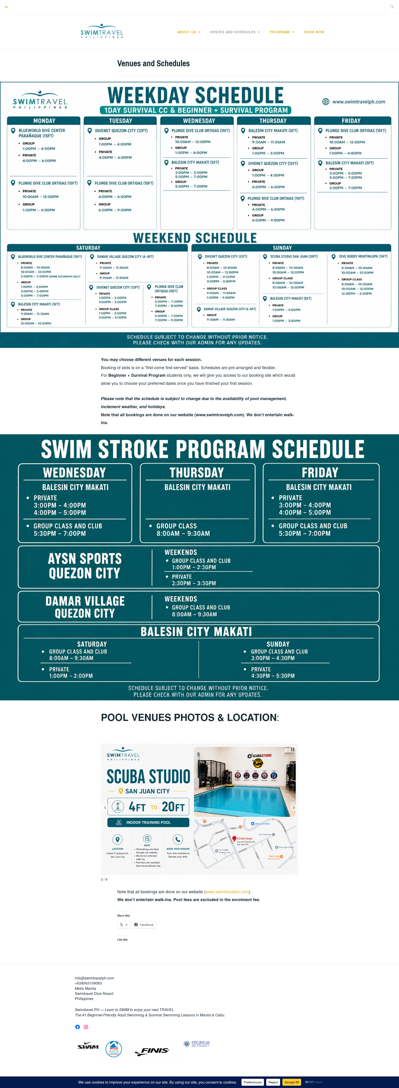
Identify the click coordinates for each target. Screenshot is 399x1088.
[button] (105, 807)
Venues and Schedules (233, 31)
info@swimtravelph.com (94, 978)
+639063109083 (88, 983)
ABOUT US (186, 31)
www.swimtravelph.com (227, 891)
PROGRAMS (280, 31)
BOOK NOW (314, 31)
